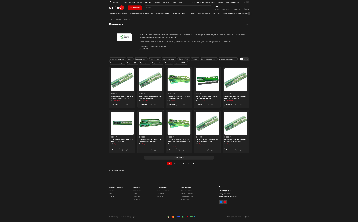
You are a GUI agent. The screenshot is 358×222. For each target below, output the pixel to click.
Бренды (111, 196)
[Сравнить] (127, 104)
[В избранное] (122, 104)
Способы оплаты (186, 191)
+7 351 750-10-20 (197, 2)
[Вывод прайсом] (247, 59)
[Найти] (209, 7)
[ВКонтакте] (221, 202)
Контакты (160, 196)
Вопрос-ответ (185, 199)
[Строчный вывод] (244, 59)
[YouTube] (225, 202)
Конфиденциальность (234, 217)
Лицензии (136, 196)
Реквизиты (136, 199)
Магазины (160, 193)
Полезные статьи (163, 191)
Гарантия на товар (187, 196)
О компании (137, 191)
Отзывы (135, 193)
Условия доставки (187, 193)
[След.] (193, 163)
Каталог (111, 191)
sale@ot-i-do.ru (223, 2)
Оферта (246, 217)
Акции (111, 193)
